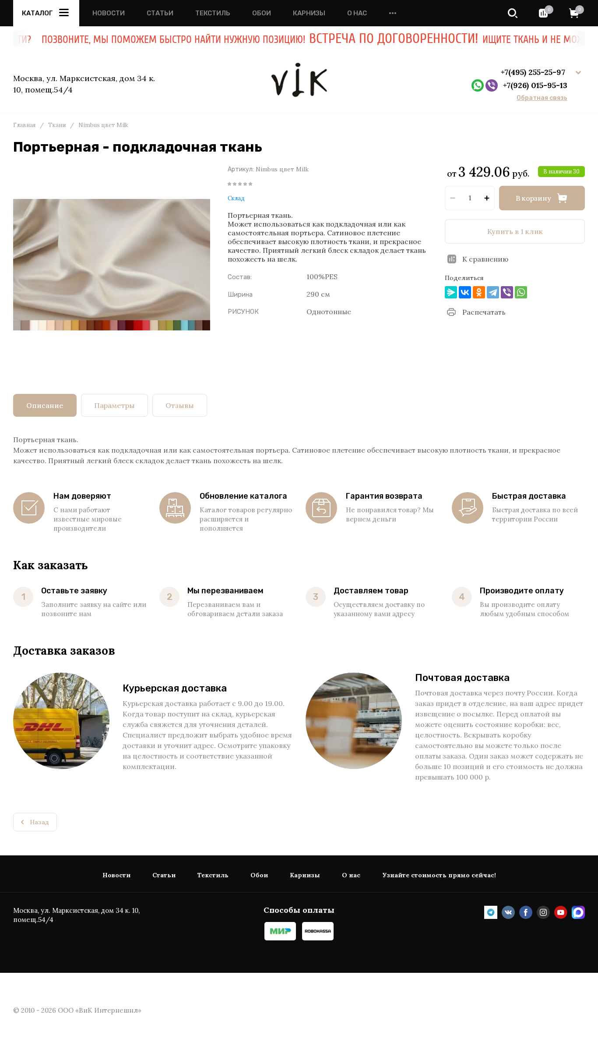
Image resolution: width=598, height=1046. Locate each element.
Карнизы (309, 13)
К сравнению (485, 259)
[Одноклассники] (479, 292)
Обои (261, 13)
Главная (24, 125)
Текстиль (212, 13)
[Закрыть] (558, 48)
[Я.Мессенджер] (451, 292)
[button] (513, 13)
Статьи (160, 13)
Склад (236, 198)
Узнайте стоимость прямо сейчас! (439, 875)
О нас (357, 13)
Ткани (57, 125)
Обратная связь (542, 98)
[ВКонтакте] (465, 292)
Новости (108, 13)
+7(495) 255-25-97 (534, 72)
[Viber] (507, 292)
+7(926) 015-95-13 (535, 85)
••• (393, 13)
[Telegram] (493, 292)
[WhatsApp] (521, 292)
